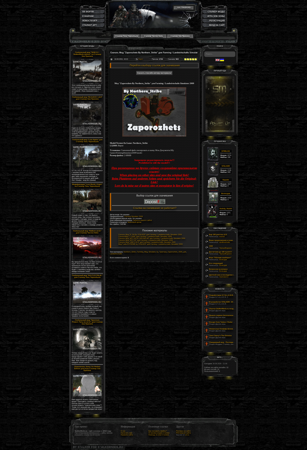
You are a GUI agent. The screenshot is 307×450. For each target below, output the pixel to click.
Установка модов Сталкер (158, 433)
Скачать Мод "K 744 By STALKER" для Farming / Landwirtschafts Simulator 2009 (150, 234)
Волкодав (223, 259)
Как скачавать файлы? (157, 431)
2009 (180, 252)
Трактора (163, 252)
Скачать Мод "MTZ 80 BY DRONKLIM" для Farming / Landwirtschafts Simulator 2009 (151, 238)
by (157, 252)
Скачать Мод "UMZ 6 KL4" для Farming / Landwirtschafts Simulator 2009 (146, 242)
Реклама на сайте (183, 431)
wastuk (222, 236)
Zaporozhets (172, 252)
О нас (123, 431)
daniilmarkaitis (224, 242)
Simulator (152, 252)
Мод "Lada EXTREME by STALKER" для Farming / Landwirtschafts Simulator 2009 (150, 244)
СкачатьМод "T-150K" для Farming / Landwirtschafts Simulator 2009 (145, 236)
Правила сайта (127, 435)
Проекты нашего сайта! (142, 220)
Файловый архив (134, 222)
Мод (146, 252)
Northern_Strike (130, 252)
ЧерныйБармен (225, 248)
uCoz (187, 435)
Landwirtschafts (116, 254)
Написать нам (126, 433)
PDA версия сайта (183, 433)
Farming (140, 252)
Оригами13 (223, 277)
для (184, 252)
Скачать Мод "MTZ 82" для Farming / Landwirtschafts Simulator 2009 (145, 240)
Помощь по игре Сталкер (158, 435)
